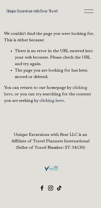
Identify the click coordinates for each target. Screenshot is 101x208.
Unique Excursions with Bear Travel (32, 11)
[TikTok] (59, 188)
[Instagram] (50, 188)
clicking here (52, 101)
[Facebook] (42, 188)
